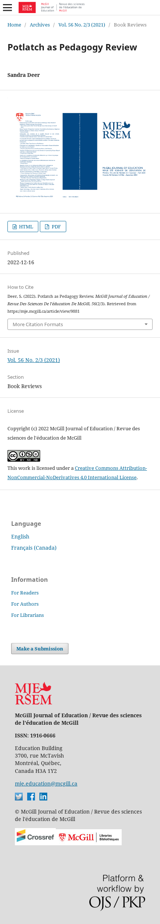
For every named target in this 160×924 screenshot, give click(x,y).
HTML (25, 226)
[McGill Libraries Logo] (89, 843)
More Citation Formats (38, 324)
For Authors (25, 603)
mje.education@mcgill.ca (46, 783)
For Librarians (27, 615)
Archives (40, 24)
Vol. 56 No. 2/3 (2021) (81, 24)
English (20, 536)
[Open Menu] (7, 7)
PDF (56, 226)
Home (14, 24)
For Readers (25, 592)
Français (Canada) (34, 547)
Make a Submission (39, 648)
